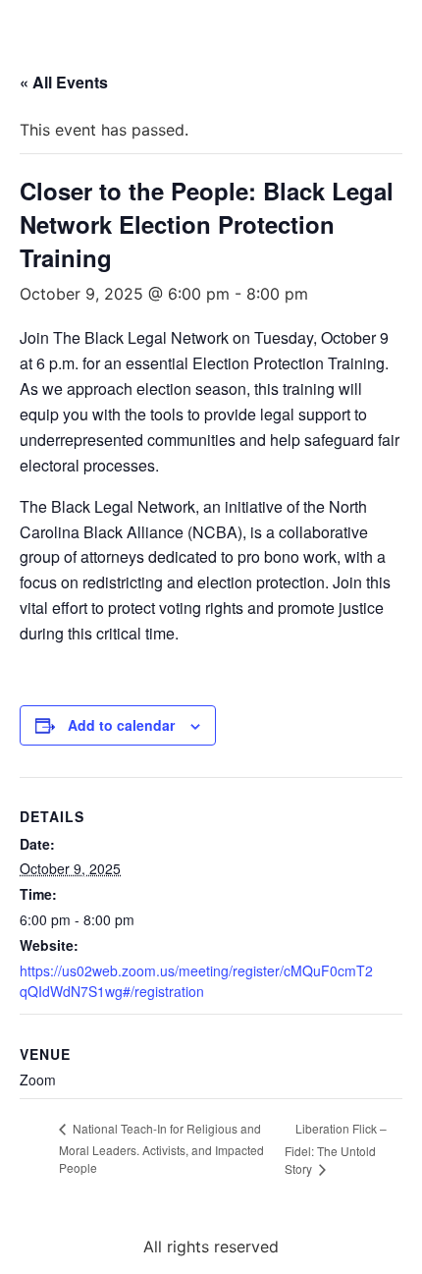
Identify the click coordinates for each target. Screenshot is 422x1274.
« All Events (64, 82)
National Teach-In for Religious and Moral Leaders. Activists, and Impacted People (161, 1148)
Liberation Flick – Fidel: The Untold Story (336, 1149)
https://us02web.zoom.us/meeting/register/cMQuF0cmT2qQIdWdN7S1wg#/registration (196, 981)
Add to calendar (121, 725)
